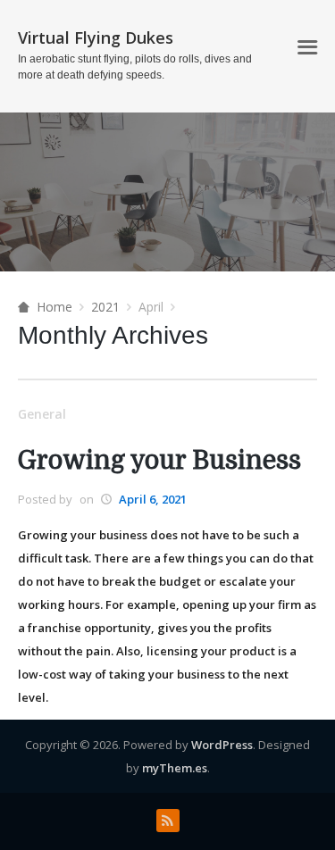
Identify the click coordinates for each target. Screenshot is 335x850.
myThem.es (174, 768)
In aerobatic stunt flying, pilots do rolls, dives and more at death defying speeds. (135, 67)
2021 (105, 306)
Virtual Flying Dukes (95, 37)
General (42, 413)
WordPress (222, 745)
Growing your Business (159, 460)
